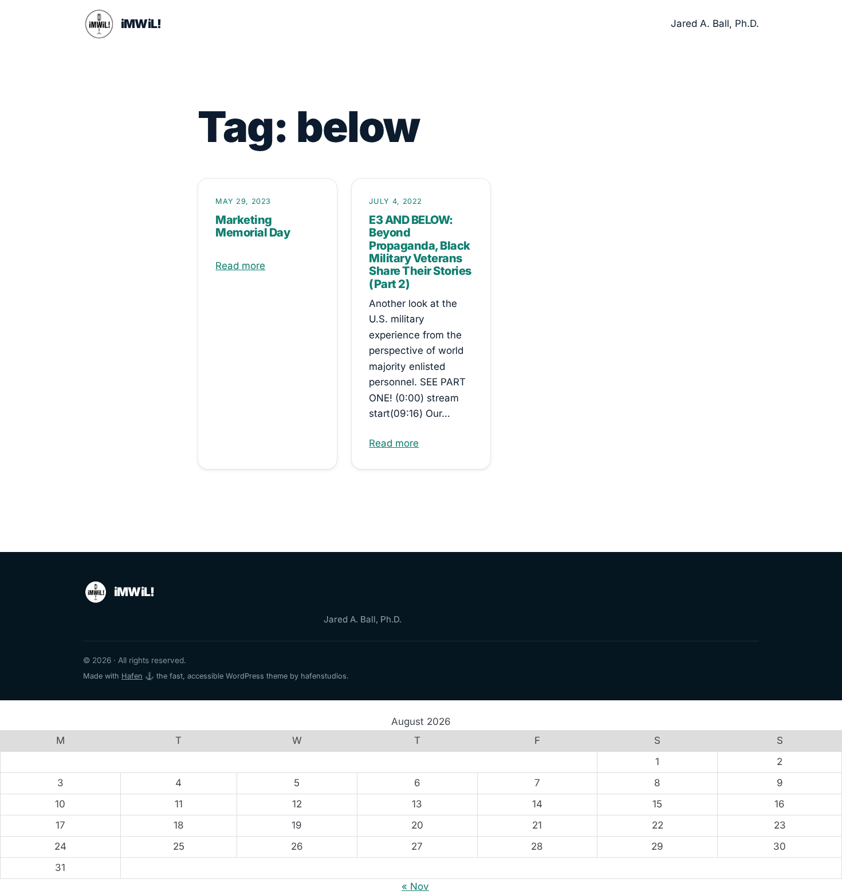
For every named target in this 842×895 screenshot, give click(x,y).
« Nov (415, 886)
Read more (240, 265)
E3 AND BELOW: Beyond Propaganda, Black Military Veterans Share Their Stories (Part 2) (420, 252)
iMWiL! (141, 24)
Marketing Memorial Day (252, 226)
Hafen (132, 676)
